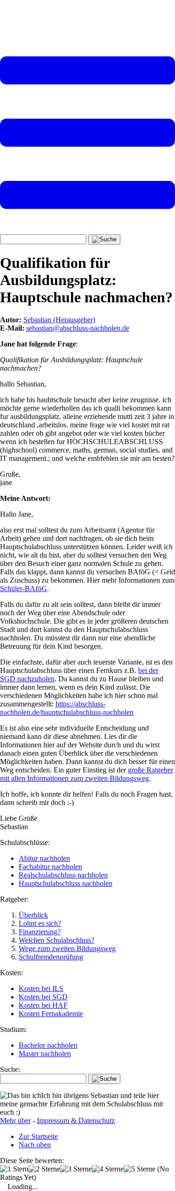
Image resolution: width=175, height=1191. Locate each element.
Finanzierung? (40, 932)
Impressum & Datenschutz (76, 1120)
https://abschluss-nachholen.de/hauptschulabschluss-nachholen (66, 708)
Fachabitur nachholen (50, 867)
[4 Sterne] (108, 1169)
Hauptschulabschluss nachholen (65, 883)
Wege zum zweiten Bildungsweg (67, 948)
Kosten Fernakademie (51, 1014)
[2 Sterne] (44, 1169)
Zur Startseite (38, 1136)
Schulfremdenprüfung (51, 957)
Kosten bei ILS (41, 988)
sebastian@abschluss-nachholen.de (77, 328)
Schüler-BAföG (23, 588)
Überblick (33, 915)
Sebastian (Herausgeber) (59, 320)
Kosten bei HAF (43, 1005)
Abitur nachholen (44, 858)
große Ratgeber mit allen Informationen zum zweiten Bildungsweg (86, 774)
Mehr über (15, 1120)
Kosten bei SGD (43, 997)
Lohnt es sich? (40, 923)
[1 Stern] (14, 1169)
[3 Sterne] (76, 1169)
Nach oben (35, 1145)
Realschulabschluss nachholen (63, 875)
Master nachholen (45, 1054)
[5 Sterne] (139, 1169)
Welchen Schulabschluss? (56, 940)
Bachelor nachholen (48, 1045)
